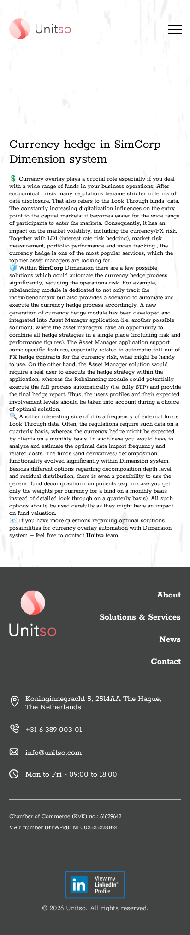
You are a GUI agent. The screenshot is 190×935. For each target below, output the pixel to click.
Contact (166, 662)
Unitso (95, 535)
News (170, 639)
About (169, 595)
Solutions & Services (140, 617)
